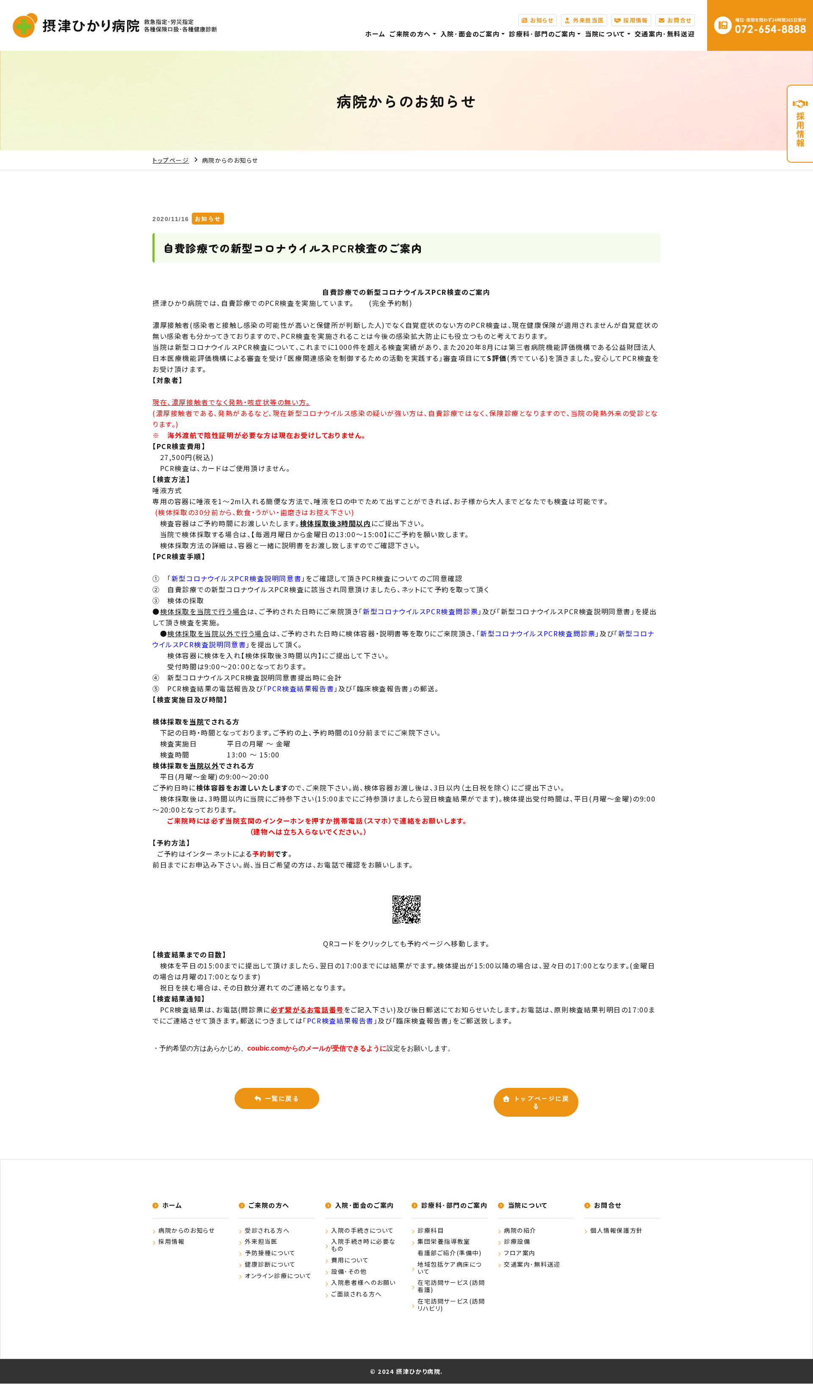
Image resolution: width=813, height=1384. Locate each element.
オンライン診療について (278, 1275)
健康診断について (270, 1264)
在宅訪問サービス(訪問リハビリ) (451, 1305)
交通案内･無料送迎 (665, 34)
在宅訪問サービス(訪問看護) (451, 1286)
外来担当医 (587, 20)
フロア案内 (520, 1252)
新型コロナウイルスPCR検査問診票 (420, 611)
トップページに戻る (540, 1102)
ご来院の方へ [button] (410, 34)
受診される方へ (267, 1230)
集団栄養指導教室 (444, 1241)
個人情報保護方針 (616, 1230)
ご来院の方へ (269, 1205)
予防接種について (270, 1252)
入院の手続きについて (362, 1230)
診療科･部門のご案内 (454, 1205)
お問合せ (679, 20)
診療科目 (431, 1230)
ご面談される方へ (356, 1294)
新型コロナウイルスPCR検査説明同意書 (236, 578)
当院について (528, 1205)
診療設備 (517, 1241)
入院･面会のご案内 (364, 1205)
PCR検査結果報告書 (300, 688)
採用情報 (634, 20)
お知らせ (540, 20)
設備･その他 (349, 1271)
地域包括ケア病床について (450, 1268)
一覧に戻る (281, 1098)
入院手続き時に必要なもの (363, 1245)
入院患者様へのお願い (363, 1282)
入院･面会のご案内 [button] (470, 34)
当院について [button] (605, 34)
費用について (350, 1260)
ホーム (375, 34)
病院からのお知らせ (186, 1230)
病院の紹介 (520, 1230)
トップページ (170, 160)
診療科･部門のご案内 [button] (542, 34)
